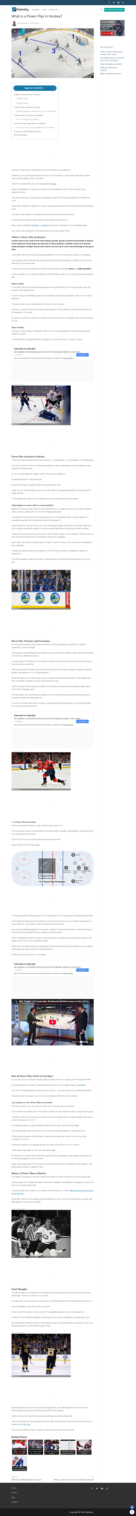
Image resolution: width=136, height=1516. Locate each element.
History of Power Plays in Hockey (28, 131)
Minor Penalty (23, 99)
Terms (13, 1488)
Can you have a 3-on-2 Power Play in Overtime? (36, 127)
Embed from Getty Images (18, 384)
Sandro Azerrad (22, 23)
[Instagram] (123, 2)
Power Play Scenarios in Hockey (28, 107)
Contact (14, 1502)
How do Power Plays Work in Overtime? (31, 123)
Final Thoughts (21, 135)
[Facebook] (109, 2)
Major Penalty (23, 103)
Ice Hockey (35, 23)
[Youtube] (118, 2)
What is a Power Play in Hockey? (28, 95)
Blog (13, 1497)
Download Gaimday (115, 9)
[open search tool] (102, 10)
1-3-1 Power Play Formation (28, 119)
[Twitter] (113, 2)
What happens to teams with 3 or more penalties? (37, 111)
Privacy (14, 1493)
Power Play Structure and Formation (29, 115)
